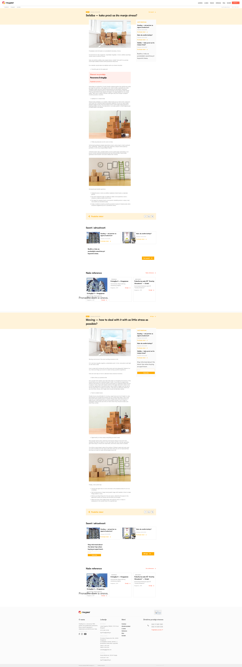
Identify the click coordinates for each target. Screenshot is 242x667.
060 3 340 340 (235, 7)
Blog (123, 633)
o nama (206, 2)
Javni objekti (138, 279)
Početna (124, 624)
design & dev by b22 (160, 665)
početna (200, 2)
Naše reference (150, 273)
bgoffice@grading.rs (225, 7)
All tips (152, 316)
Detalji (127, 287)
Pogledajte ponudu (95, 81)
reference (218, 2)
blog (224, 2)
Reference (124, 631)
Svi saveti (151, 12)
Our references (150, 568)
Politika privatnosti (101, 665)
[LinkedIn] (149, 216)
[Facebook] (145, 216)
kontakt (229, 2)
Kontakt (124, 635)
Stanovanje (90, 279)
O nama (124, 628)
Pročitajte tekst (141, 32)
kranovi (212, 2)
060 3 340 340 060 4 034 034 (157, 625)
